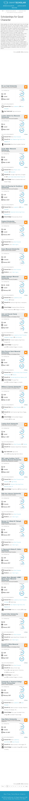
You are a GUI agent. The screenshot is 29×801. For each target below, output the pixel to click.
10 (23, 786)
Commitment (17, 372)
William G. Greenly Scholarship (11, 386)
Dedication (13, 172)
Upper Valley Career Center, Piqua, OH (16, 177)
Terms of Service (15, 794)
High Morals (14, 481)
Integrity (11, 337)
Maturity (14, 374)
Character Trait (22, 11)
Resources (14, 7)
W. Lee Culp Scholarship (9, 86)
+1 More (26, 134)
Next (26, 786)
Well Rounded (7, 374)
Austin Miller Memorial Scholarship (9, 149)
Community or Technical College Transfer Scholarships (12, 682)
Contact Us (22, 794)
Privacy (9, 794)
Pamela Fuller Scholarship (10, 614)
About (5, 794)
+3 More (26, 370)
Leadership (16, 106)
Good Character (17, 137)
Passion (15, 169)
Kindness (6, 602)
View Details (25, 87)
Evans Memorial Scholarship (10, 249)
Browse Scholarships (8, 5)
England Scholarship (8, 221)
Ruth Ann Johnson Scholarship (11, 493)
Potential (25, 444)
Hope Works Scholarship (9, 719)
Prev (3, 786)
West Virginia (15, 244)
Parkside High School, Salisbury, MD (18, 377)
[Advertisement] (14, 68)
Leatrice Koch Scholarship (10, 423)
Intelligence (6, 337)
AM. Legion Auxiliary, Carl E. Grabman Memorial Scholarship (11, 459)
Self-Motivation (18, 337)
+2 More (26, 332)
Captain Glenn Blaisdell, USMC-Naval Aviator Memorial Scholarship (11, 579)
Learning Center (21, 5)
